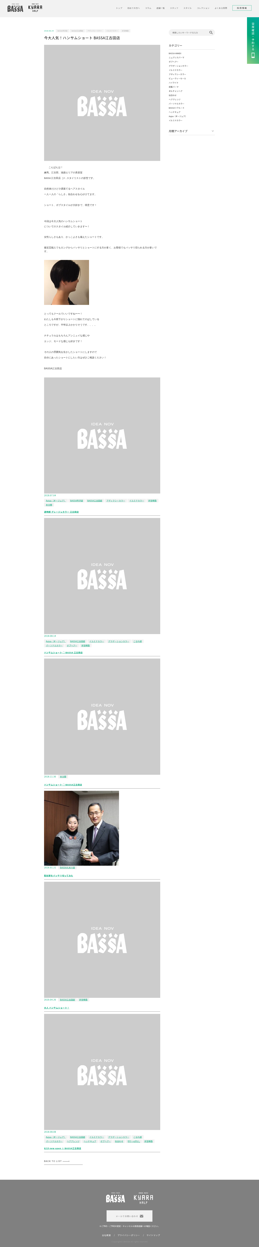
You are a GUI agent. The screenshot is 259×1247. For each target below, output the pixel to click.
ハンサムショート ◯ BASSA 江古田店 (63, 652)
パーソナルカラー (54, 645)
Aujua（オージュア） (56, 500)
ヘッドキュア (90, 1141)
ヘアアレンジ (73, 1141)
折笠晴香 (125, 31)
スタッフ (174, 8)
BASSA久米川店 (67, 867)
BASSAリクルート (177, 107)
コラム (148, 8)
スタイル (187, 8)
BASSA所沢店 (62, 31)
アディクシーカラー (94, 31)
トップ (119, 8)
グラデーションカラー (118, 641)
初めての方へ (133, 8)
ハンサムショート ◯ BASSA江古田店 (63, 784)
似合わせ (119, 1141)
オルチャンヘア (175, 91)
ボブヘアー (72, 645)
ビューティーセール (177, 78)
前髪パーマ (174, 86)
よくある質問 (221, 8)
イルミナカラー (112, 31)
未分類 (49, 504)
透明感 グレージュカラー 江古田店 (61, 511)
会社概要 (106, 1235)
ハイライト (174, 82)
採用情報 (242, 7)
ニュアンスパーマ (176, 57)
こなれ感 (137, 641)
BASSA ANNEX (175, 53)
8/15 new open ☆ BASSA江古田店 (62, 1148)
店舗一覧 (160, 8)
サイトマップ (153, 1235)
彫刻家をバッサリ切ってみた (58, 875)
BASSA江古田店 (77, 31)
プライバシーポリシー (129, 1235)
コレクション (203, 8)
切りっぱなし (134, 1141)
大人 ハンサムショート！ (56, 1007)
